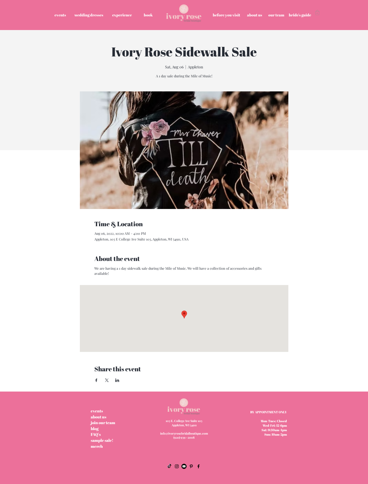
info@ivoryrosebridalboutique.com (184, 433)
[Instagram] (176, 466)
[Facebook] (198, 466)
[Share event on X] (107, 380)
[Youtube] (184, 466)
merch (97, 446)
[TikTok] (169, 466)
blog (95, 428)
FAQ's (96, 434)
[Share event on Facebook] (96, 380)
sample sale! (102, 440)
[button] (317, 12)
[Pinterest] (191, 466)
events (97, 411)
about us (98, 417)
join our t (103, 422)
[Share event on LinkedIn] (117, 380)
